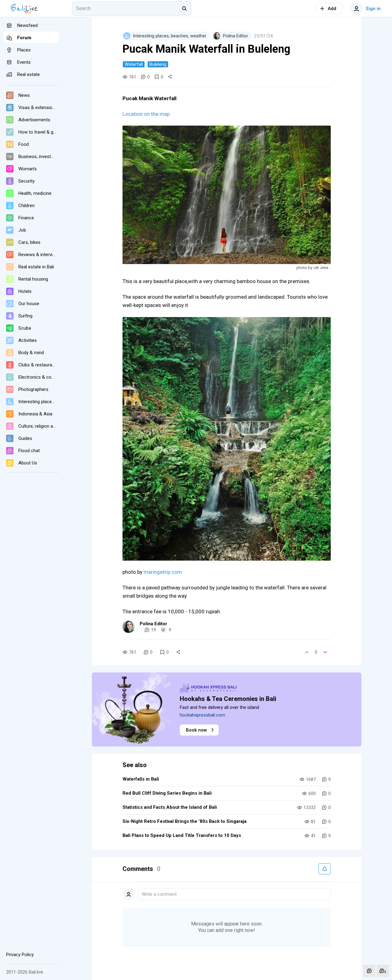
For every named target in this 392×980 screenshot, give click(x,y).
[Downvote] (325, 652)
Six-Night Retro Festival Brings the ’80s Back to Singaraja (185, 821)
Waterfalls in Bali (141, 779)
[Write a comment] (369, 971)
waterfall (134, 64)
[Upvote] (306, 652)
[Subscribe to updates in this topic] (324, 868)
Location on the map (146, 114)
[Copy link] (170, 76)
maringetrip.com (163, 572)
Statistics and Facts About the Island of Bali (170, 807)
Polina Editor (153, 623)
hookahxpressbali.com (202, 715)
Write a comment (159, 894)
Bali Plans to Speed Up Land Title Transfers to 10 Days (182, 835)
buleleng (157, 64)
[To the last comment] (383, 971)
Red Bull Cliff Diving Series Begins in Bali (167, 793)
